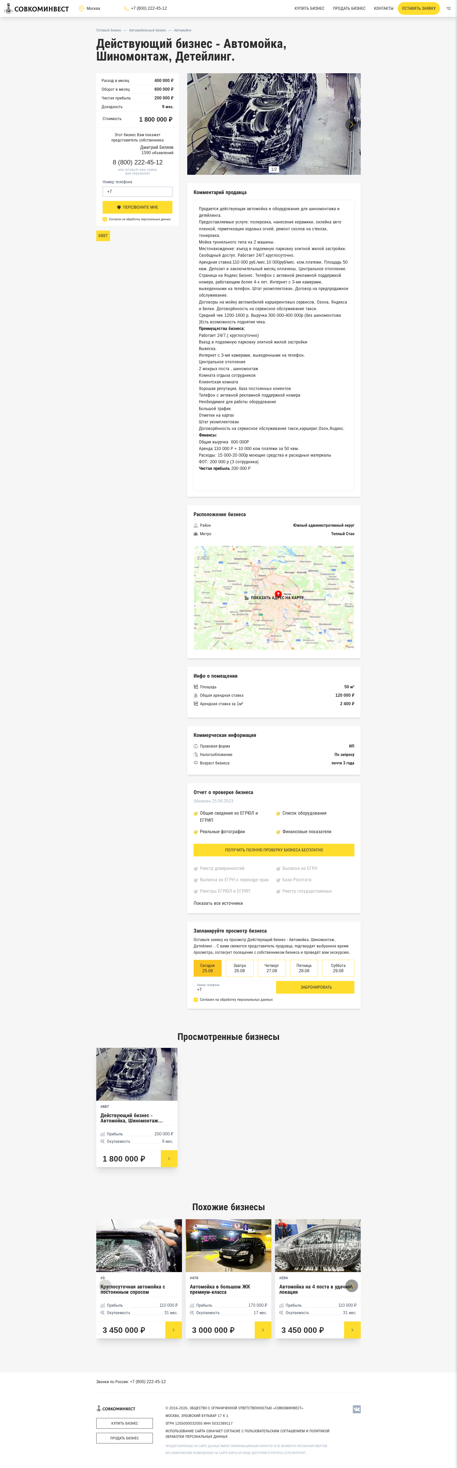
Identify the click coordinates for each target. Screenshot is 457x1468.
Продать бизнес (349, 8)
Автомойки (182, 30)
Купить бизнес (310, 8)
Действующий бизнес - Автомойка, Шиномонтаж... (131, 1118)
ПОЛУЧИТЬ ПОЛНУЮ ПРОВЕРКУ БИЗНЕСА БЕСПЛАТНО (274, 850)
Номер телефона (117, 182)
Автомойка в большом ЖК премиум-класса (220, 1289)
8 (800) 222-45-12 (138, 162)
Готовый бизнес (108, 30)
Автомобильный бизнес (147, 30)
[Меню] (448, 8)
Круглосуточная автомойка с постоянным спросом (132, 1289)
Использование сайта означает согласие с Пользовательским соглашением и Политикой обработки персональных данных (248, 1434)
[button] (351, 124)
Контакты (384, 8)
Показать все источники (218, 903)
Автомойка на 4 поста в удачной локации (316, 1289)
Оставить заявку (419, 8)
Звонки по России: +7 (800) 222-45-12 (131, 1381)
